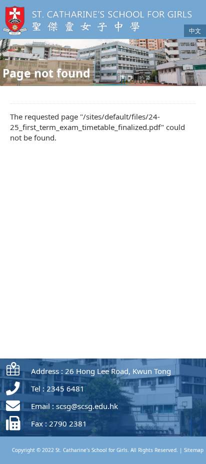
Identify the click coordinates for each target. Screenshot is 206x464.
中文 (195, 30)
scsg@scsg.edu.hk (87, 406)
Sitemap (194, 450)
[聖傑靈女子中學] (100, 36)
